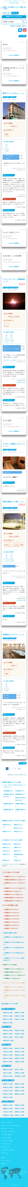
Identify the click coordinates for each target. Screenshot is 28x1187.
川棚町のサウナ (17, 847)
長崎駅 (14, 638)
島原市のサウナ (17, 844)
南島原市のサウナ (7, 844)
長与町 (9, 424)
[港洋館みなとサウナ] (14, 657)
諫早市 (9, 48)
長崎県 (5, 48)
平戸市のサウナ (6, 850)
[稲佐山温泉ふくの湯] (14, 528)
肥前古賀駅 (15, 287)
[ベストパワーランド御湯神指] (14, 308)
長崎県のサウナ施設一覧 (9, 864)
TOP (2, 864)
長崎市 (9, 449)
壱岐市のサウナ (17, 850)
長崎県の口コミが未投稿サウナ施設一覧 (18, 25)
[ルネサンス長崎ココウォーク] (14, 468)
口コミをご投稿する (14, 55)
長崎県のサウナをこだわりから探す (14, 16)
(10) (18, 824)
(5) (7, 831)
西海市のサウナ (6, 860)
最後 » (19, 768)
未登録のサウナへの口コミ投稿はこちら (17, 774)
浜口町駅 (14, 507)
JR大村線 (17, 864)
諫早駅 (14, 97)
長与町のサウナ (17, 860)
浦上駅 (14, 449)
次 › (15, 768)
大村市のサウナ (6, 854)
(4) (18, 831)
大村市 (9, 73)
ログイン (25, 2)
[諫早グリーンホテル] (14, 118)
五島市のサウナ (6, 847)
